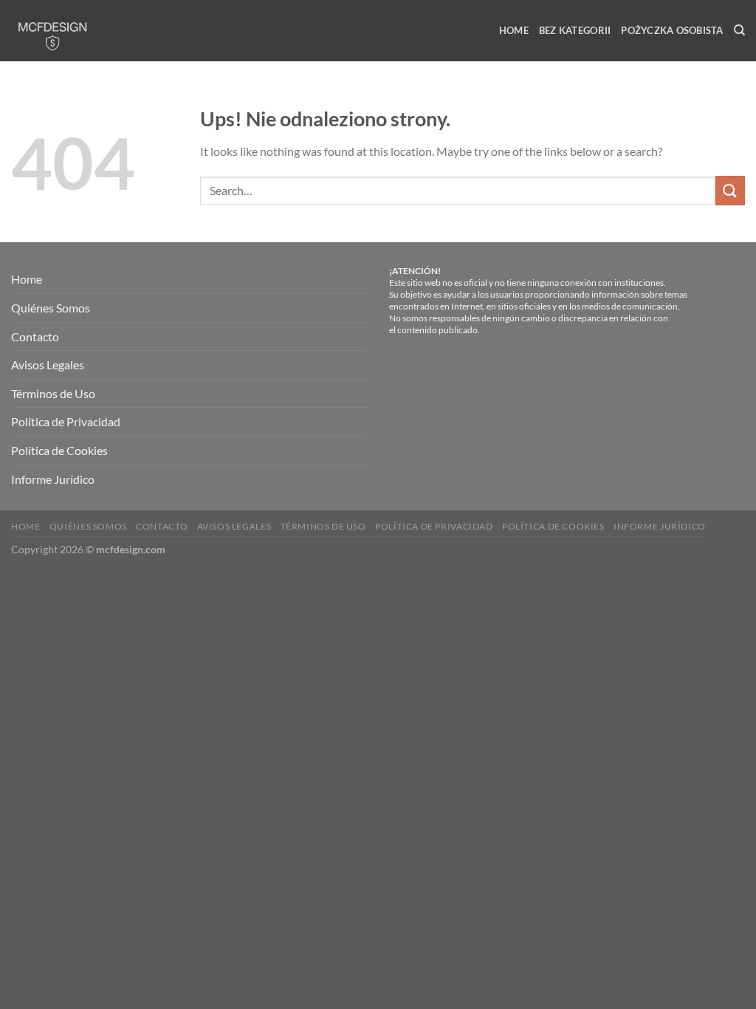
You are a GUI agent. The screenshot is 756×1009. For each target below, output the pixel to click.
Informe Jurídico (52, 479)
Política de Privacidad (65, 421)
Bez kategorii (575, 30)
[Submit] (730, 190)
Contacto (35, 336)
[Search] (739, 30)
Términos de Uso (53, 393)
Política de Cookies (59, 450)
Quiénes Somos (50, 308)
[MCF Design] (76, 30)
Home (514, 30)
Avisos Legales (47, 365)
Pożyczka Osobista (672, 30)
